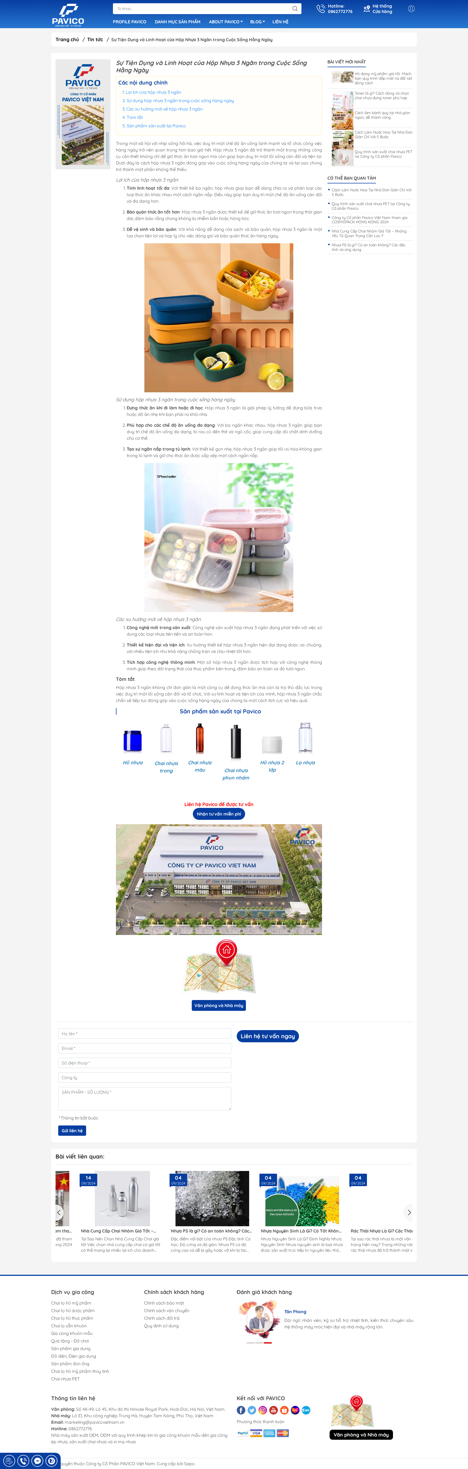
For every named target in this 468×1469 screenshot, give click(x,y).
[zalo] (306, 1410)
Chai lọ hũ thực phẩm (72, 1318)
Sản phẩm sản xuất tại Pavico (156, 125)
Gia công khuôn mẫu (72, 1333)
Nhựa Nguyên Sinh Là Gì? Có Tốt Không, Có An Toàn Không (278, 1231)
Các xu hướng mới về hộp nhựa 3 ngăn (164, 109)
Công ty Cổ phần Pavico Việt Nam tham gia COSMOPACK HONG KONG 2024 (369, 220)
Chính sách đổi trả (162, 1318)
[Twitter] (252, 1410)
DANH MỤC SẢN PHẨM (177, 21)
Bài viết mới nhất (346, 61)
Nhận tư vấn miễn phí (219, 814)
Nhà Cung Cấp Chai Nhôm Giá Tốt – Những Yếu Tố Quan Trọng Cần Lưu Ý (369, 233)
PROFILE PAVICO (129, 21)
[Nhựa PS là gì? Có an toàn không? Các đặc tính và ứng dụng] (189, 1198)
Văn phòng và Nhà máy (218, 1005)
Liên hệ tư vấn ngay (268, 1036)
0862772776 (80, 1428)
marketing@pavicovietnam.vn (94, 1422)
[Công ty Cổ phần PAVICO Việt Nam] (83, 114)
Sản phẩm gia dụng (70, 1348)
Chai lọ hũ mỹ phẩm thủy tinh (80, 1371)
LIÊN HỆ (280, 21)
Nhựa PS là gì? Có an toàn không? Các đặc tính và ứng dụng (368, 247)
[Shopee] (284, 1410)
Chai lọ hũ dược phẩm (73, 1310)
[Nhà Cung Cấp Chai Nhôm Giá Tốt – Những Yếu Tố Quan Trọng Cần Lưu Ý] (99, 1198)
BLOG (256, 21)
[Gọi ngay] (9, 1461)
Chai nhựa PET (65, 1378)
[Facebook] (241, 1410)
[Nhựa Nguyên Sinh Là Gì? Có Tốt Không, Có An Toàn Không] (279, 1198)
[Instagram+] (262, 1410)
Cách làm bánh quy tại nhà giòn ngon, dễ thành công (382, 115)
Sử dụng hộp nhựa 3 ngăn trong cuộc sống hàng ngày (180, 100)
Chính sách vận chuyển (166, 1310)
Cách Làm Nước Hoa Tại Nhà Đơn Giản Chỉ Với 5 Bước (383, 134)
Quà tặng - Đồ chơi (70, 1341)
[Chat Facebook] (37, 1461)
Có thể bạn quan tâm (351, 178)
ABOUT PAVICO (224, 21)
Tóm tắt (135, 117)
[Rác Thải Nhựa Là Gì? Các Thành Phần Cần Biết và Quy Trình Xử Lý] (368, 1198)
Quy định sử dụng (161, 1325)
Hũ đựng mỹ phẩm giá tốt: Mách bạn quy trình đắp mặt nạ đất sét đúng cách (383, 78)
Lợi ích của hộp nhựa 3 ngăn (153, 92)
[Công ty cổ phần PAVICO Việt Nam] (68, 14)
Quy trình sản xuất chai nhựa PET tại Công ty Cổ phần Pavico (383, 154)
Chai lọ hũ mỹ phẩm (71, 1303)
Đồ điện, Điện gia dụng (73, 1356)
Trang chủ (67, 39)
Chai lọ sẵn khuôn (69, 1325)
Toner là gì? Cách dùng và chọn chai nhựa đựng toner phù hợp (382, 95)
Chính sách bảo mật (164, 1303)
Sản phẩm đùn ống (70, 1363)
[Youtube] (273, 1410)
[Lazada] (295, 1410)
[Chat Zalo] (51, 1461)
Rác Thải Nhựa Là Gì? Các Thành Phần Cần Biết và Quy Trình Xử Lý (366, 1231)
